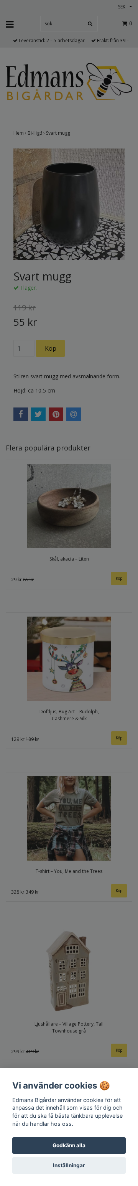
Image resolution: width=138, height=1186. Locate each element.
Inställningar (69, 1165)
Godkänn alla (69, 1145)
